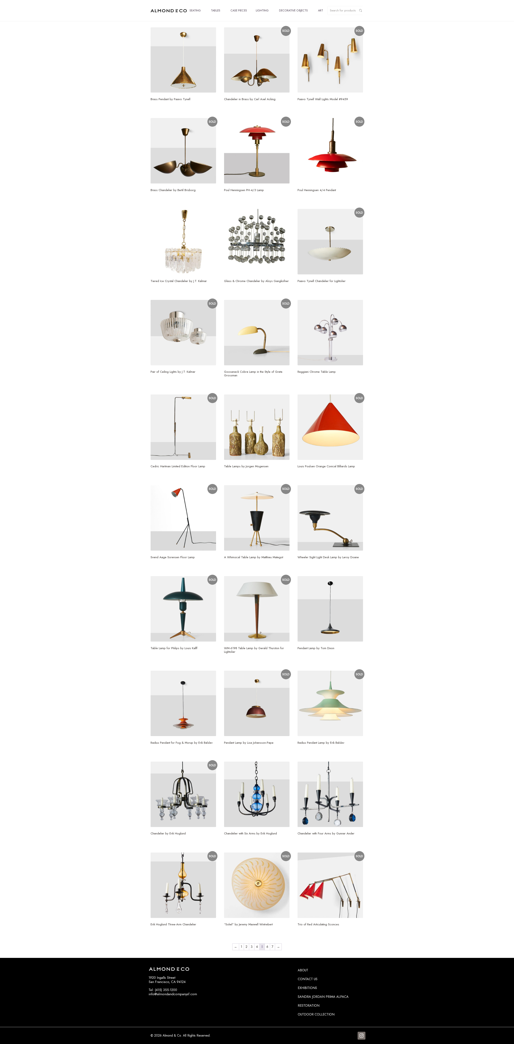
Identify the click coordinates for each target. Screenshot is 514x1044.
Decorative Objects (293, 10)
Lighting (262, 10)
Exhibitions (307, 988)
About (303, 970)
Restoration (308, 1005)
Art (320, 10)
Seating (195, 10)
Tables (215, 10)
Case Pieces (238, 10)
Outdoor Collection (316, 1014)
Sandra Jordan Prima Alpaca (323, 996)
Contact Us (307, 979)
